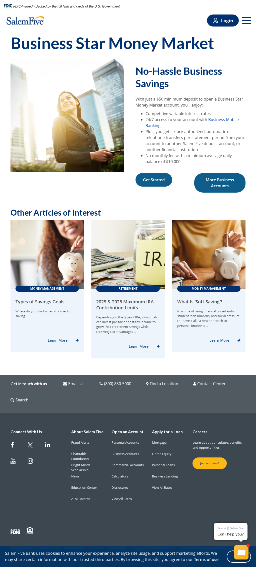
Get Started (154, 180)
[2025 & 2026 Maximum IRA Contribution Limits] (127, 254)
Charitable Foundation (80, 456)
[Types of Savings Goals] (47, 254)
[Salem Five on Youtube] (16, 462)
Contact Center (211, 383)
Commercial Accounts (128, 465)
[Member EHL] (30, 530)
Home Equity (162, 453)
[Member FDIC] (16, 530)
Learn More (58, 340)
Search (22, 400)
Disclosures (120, 487)
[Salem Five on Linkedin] (50, 445)
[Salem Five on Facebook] (16, 445)
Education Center (84, 487)
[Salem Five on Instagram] (33, 462)
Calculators (120, 476)
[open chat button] (241, 552)
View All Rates (122, 498)
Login (227, 21)
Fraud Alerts (80, 442)
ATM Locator (80, 498)
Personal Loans (163, 465)
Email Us (76, 383)
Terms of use (206, 559)
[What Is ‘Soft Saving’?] (209, 254)
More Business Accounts (220, 183)
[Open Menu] (246, 21)
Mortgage (159, 442)
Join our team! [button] (209, 463)
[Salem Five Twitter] (33, 445)
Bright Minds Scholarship (80, 467)
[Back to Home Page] (25, 20)
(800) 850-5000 (117, 383)
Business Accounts (125, 453)
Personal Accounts (125, 442)
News (75, 476)
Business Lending (165, 476)
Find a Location (164, 383)
